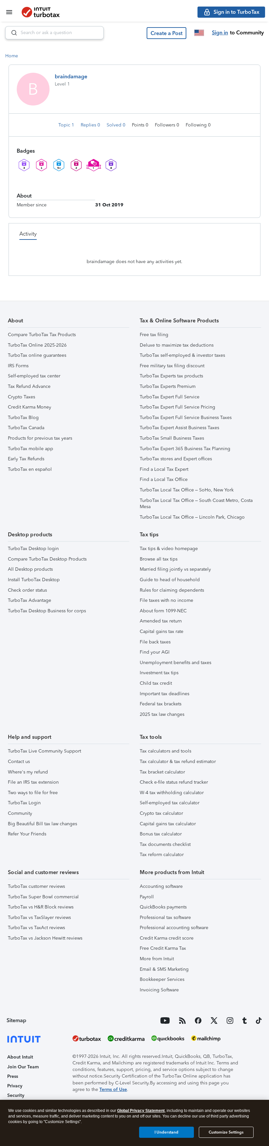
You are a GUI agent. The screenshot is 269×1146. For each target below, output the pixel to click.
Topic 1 (66, 125)
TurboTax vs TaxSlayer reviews (39, 917)
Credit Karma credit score (167, 938)
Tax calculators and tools (165, 751)
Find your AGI (155, 652)
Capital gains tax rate (161, 631)
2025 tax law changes (162, 714)
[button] (166, 33)
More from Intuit (157, 959)
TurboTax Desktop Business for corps (47, 611)
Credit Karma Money (29, 407)
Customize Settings (226, 1132)
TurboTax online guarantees (37, 355)
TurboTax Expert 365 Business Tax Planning (185, 448)
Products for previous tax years (40, 438)
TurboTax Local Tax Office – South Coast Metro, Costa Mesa (196, 504)
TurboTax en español (30, 469)
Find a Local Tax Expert (164, 469)
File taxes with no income (166, 600)
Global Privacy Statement (141, 1110)
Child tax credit (156, 683)
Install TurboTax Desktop (34, 580)
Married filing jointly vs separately (175, 569)
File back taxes (155, 642)
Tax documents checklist (165, 844)
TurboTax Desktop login (33, 548)
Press (12, 1076)
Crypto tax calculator (161, 813)
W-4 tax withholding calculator (172, 792)
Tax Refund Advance (29, 386)
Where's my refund (28, 772)
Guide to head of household (170, 580)
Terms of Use (113, 1089)
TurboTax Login (24, 803)
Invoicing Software (159, 990)
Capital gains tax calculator (168, 824)
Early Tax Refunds (26, 459)
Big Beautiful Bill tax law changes (42, 824)
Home (11, 56)
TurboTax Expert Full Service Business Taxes (186, 417)
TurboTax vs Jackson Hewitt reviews (45, 938)
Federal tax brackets (160, 704)
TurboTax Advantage (29, 600)
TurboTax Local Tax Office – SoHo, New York (187, 490)
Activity (28, 234)
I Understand (166, 1132)
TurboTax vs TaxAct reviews (36, 927)
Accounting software (161, 886)
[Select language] (199, 32)
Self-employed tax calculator (169, 803)
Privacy (14, 1086)
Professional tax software (165, 917)
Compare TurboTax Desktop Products (47, 559)
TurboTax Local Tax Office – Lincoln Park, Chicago (192, 517)
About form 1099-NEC (163, 611)
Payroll (147, 897)
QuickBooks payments (163, 907)
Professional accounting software (174, 927)
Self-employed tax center (34, 376)
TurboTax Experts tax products (171, 376)
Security (15, 1095)
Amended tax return (161, 621)
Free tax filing (154, 334)
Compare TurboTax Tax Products (42, 334)
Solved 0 (117, 125)
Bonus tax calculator (161, 834)
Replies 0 (91, 125)
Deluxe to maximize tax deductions (177, 345)
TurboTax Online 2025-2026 (37, 345)
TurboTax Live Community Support (44, 751)
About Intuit (20, 1057)
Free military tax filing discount (172, 366)
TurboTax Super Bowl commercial (43, 897)
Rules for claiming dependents (172, 590)
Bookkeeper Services (162, 979)
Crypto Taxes (21, 397)
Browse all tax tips (158, 559)
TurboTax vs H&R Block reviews (40, 907)
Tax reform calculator (162, 854)
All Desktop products (30, 569)
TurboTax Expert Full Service (169, 397)
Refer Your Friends (27, 834)
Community (20, 813)
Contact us (19, 761)
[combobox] (54, 32)
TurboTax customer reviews (36, 886)
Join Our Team (23, 1067)
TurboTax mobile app (30, 448)
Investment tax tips (159, 673)
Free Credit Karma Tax (163, 948)
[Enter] (11, 32)
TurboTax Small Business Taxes (172, 438)
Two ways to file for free (33, 792)
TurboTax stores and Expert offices (176, 459)
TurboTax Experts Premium (168, 386)
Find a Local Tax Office (164, 479)
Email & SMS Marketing (164, 969)
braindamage (71, 76)
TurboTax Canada (26, 427)
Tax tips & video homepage (169, 548)
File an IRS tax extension (33, 782)
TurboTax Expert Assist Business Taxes (179, 427)
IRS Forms (18, 366)
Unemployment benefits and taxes (175, 662)
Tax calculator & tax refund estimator (178, 761)
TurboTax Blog (23, 417)
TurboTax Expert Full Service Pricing (177, 407)
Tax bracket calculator (162, 772)
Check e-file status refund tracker (174, 782)
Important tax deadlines (164, 694)
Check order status (27, 590)
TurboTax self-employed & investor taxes (182, 355)
